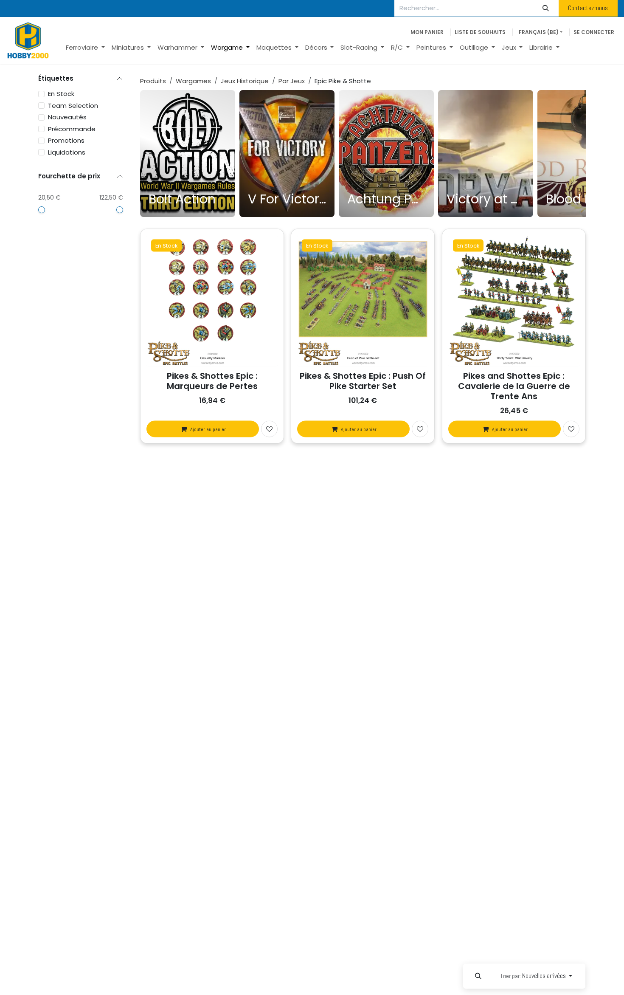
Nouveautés (67, 117)
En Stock (61, 93)
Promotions (66, 140)
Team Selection (73, 105)
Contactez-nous (588, 8)
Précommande (72, 128)
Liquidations (66, 151)
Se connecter (593, 32)
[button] (478, 976)
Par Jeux (291, 80)
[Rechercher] (546, 8)
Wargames (193, 80)
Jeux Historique (245, 80)
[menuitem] (85, 47)
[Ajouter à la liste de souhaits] (269, 429)
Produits (153, 80)
